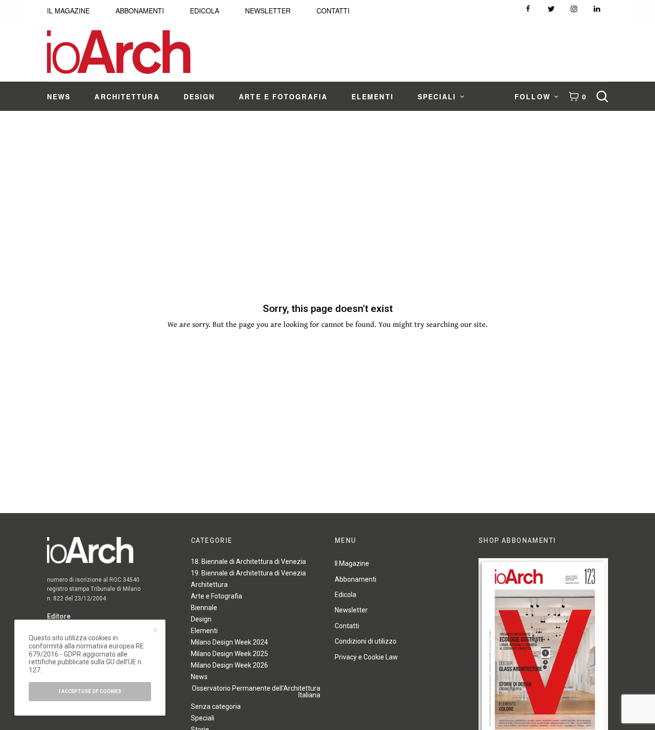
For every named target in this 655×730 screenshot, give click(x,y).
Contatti (347, 626)
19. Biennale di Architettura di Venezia (248, 573)
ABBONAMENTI (140, 10)
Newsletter (351, 610)
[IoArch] (118, 52)
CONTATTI (333, 10)
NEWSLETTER (268, 10)
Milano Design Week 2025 (229, 653)
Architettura (209, 584)
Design (201, 619)
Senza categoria (216, 706)
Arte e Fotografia (216, 596)
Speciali (202, 718)
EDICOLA (204, 10)
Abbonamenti (355, 579)
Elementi (204, 630)
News (199, 676)
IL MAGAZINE (68, 10)
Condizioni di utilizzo (366, 641)
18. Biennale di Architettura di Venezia (248, 561)
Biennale (204, 607)
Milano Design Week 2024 (229, 642)
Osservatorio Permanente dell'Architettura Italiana (256, 691)
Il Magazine (352, 563)
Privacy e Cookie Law (366, 657)
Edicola (345, 594)
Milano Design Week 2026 (229, 665)
